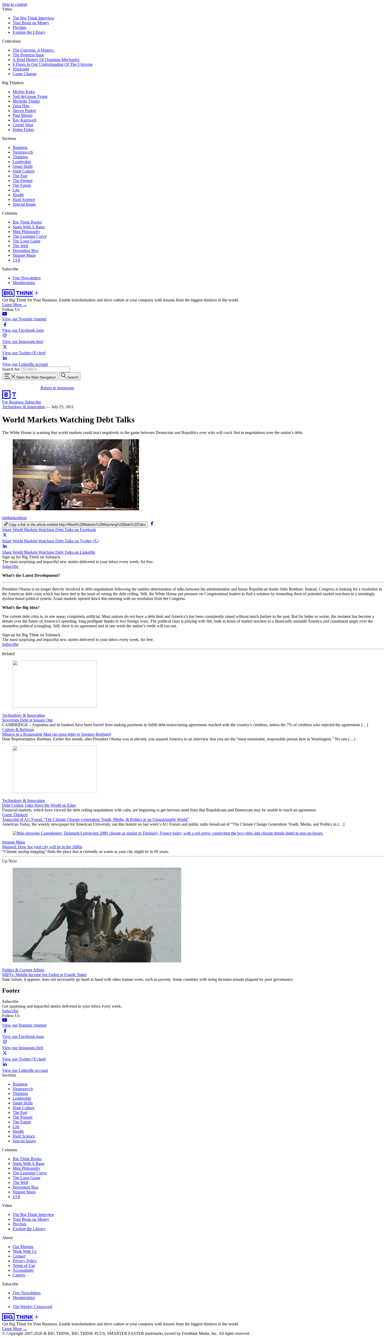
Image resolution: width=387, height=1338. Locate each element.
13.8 (16, 260)
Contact (19, 1256)
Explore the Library (29, 32)
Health (18, 195)
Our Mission (23, 1246)
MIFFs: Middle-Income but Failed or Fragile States (44, 974)
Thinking (20, 157)
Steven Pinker (24, 110)
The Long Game (26, 241)
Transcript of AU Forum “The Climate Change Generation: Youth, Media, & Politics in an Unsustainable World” (95, 819)
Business (20, 147)
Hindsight (21, 69)
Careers (19, 1275)
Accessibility (23, 1270)
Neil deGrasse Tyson (30, 96)
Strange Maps (24, 255)
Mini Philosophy (26, 231)
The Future (22, 185)
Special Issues (24, 204)
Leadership (22, 161)
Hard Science (24, 199)
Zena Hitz (21, 106)
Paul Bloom (22, 115)
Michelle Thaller (26, 101)
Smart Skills (23, 166)
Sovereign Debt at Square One (27, 720)
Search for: (11, 369)
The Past (20, 176)
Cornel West (23, 125)
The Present (22, 180)
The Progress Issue (28, 55)
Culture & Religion (18, 729)
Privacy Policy (25, 1261)
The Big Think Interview (33, 18)
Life (16, 190)
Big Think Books (27, 222)
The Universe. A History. (33, 50)
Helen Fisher (23, 129)
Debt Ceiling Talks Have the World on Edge (39, 805)
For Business (13, 402)
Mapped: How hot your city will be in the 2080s (42, 847)
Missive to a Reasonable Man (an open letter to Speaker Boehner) (56, 734)
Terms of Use (24, 1265)
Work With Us (25, 1251)
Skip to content (14, 4)
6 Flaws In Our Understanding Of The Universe (53, 64)
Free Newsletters (27, 278)
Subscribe (33, 402)
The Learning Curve (30, 236)
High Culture (23, 171)
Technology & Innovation (23, 407)
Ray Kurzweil (24, 120)
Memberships (24, 282)
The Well (20, 246)
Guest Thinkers (15, 814)
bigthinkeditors (14, 518)
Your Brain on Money (31, 23)
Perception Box (25, 250)
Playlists (19, 27)
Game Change (25, 74)
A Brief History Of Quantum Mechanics (46, 59)
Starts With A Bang (28, 227)
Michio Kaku (24, 91)
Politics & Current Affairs (23, 970)
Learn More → (14, 304)
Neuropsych (23, 152)
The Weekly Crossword (32, 1306)
